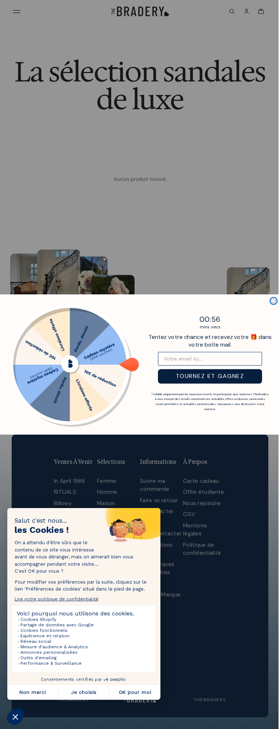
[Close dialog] (271, 301)
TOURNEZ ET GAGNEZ (208, 376)
